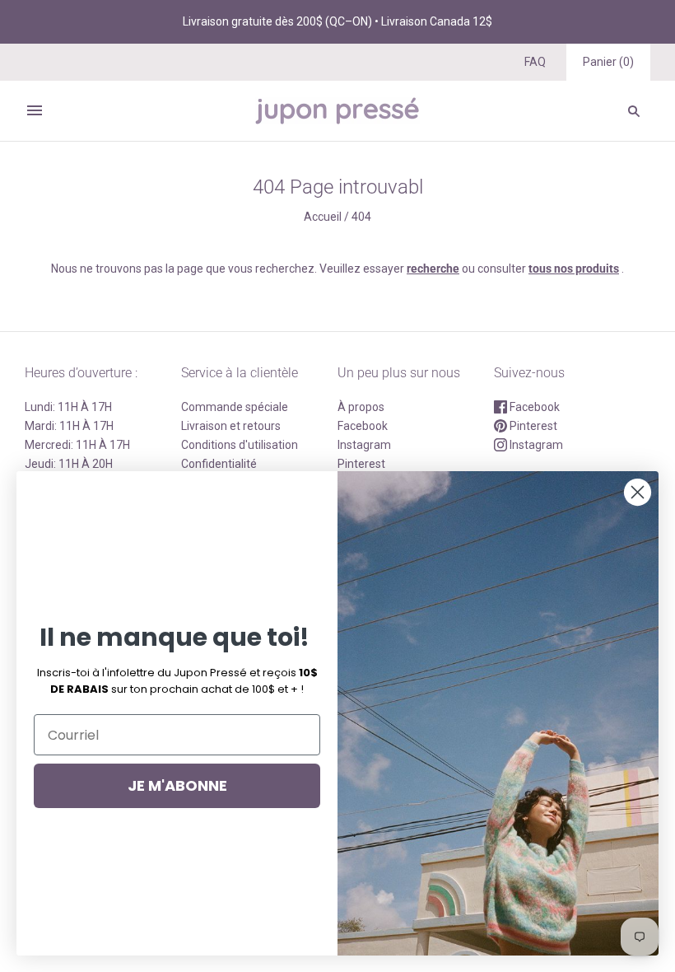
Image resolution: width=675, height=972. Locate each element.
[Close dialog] (637, 492)
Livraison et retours (231, 425)
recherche (433, 268)
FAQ (535, 61)
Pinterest (532, 425)
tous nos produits (573, 268)
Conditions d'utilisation (239, 444)
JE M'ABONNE (177, 785)
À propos (361, 407)
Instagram (364, 444)
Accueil (323, 216)
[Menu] (34, 110)
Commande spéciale (234, 407)
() (608, 61)
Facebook (363, 425)
